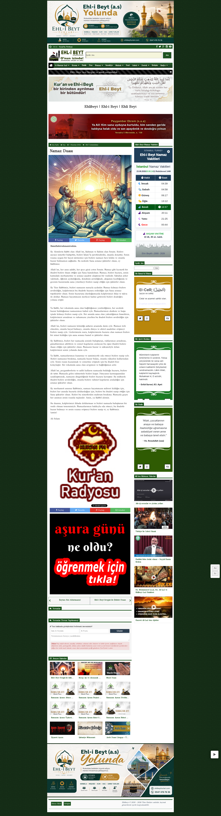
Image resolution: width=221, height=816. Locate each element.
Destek (144, 65)
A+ (215, 568)
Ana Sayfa (55, 145)
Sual (128, 65)
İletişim (155, 65)
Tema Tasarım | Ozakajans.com (110, 814)
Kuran (74, 65)
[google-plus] (163, 46)
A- (215, 573)
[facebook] (157, 46)
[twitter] (160, 46)
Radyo (163, 65)
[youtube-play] (170, 46)
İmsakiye (109, 65)
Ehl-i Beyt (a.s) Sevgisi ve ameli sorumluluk (94, 72)
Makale (118, 65)
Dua (90, 65)
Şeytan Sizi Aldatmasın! (70, 600)
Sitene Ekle (56, 804)
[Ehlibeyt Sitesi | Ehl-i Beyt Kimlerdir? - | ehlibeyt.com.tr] (66, 55)
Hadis (84, 65)
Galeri (134, 65)
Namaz (98, 65)
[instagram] (167, 46)
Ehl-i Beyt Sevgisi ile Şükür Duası (110, 600)
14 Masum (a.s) (61, 65)
